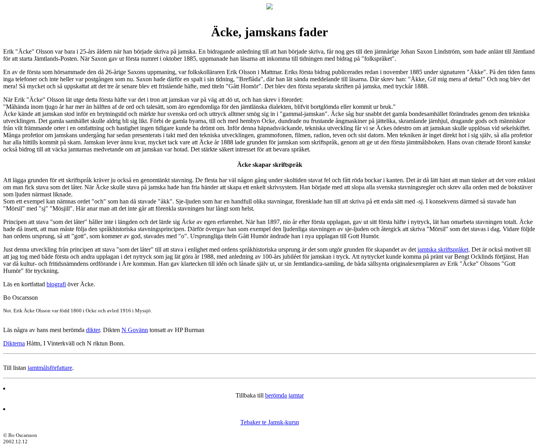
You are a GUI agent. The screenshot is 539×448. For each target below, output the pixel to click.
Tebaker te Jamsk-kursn (269, 422)
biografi (56, 284)
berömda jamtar (284, 395)
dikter (93, 330)
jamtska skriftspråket (442, 249)
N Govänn (135, 330)
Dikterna (14, 343)
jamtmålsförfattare (50, 367)
